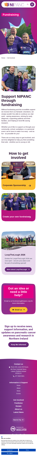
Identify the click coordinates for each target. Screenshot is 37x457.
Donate (18, 406)
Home (3, 58)
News (18, 391)
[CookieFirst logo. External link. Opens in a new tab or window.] (2, 437)
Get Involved (11, 58)
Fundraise (18, 403)
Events (18, 393)
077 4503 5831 (19, 376)
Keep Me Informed (18, 345)
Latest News (19, 412)
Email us (18, 310)
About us (18, 409)
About (18, 388)
